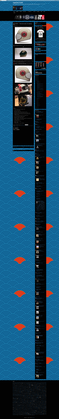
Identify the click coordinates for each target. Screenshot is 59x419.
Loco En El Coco (44, 399)
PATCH (39, 166)
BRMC (19, 386)
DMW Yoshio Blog (38, 224)
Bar (42, 384)
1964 (24, 382)
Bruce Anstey (22, 386)
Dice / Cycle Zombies (41, 292)
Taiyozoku (30, 409)
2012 (32, 382)
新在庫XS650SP (38, 287)
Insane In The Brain (40, 396)
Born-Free (37, 156)
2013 (37, 80)
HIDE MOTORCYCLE (18, 394)
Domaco (29, 390)
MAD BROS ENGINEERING (39, 275)
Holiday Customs (14, 395)
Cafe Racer (36, 386)
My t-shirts (18, 402)
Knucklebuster (38, 262)
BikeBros (35, 385)
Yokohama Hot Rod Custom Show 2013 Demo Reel (40, 96)
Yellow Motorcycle (24, 414)
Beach (15, 385)
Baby (35, 384)
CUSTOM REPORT (38, 198)
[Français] (36, 44)
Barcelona (44, 384)
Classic (44, 388)
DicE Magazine (38, 218)
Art (20, 384)
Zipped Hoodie (41, 414)
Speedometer (32, 407)
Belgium (19, 385)
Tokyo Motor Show (38, 410)
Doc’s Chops (27, 390)
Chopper (36, 388)
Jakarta (34, 397)
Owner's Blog (38, 296)
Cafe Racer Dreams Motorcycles (40, 175)
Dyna (43, 390)
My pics (14, 402)
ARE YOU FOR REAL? (38, 134)
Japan (37, 397)
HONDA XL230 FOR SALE (41, 311)
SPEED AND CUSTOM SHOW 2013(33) (40, 372)
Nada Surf (26, 402)
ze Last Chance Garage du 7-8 (40, 352)
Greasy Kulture (38, 231)
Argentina (18, 384)
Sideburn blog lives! (41, 321)
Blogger (41, 45)
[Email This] (25, 124)
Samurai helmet (42, 405)
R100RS (41, 404)
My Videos (38, 11)
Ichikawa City (25, 396)
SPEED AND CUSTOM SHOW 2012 (19, 407)
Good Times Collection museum (20, 393)
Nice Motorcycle (44, 402)
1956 (20, 382)
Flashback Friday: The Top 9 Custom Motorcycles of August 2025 (40, 151)
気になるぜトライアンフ (41, 240)
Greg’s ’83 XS (38, 350)
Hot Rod (44, 395)
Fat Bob (36, 391)
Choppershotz (39, 388)
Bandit (40, 384)
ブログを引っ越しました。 (39, 260)
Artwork (33, 384)
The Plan (18, 410)
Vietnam (36, 412)
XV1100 (17, 414)
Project (30, 404)
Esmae (17, 391)
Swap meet (30, 408)
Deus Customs (38, 215)
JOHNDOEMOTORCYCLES (38, 250)
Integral (14, 126)
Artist (30, 384)
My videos (23, 402)
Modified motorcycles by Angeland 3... (40, 84)
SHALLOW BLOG (38, 310)
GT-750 (42, 393)
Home (14, 11)
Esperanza (23, 391)
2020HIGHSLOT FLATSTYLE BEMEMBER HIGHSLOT (41, 247)
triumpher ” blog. (38, 345)
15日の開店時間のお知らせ (39, 191)
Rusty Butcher (36, 405)
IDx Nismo (33, 396)
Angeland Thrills (18, 2)
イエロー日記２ (38, 359)
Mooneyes (31, 401)
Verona (26, 412)
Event (29, 391)
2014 (37, 79)
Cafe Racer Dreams (41, 386)
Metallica (26, 400)
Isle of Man (24, 397)
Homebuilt (20, 395)
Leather (13, 399)
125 (18, 382)
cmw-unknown (37, 193)
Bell (16, 125)
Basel (13, 385)
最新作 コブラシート (41, 255)
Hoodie (39, 395)
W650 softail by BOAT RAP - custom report (40, 95)
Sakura (39, 405)
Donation (32, 390)
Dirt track (21, 390)
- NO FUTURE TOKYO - (38, 111)
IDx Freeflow (29, 396)
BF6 (27, 385)
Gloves (15, 393)
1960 (22, 382)
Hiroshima (36, 394)
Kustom (32, 398)
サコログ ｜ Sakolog (38, 363)
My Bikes (17, 11)
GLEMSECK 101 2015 (38, 343)
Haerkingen (45, 393)
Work (27, 413)
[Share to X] (26, 124)
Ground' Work (39, 393)
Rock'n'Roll (21, 405)
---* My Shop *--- (29, 11)
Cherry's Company (38, 188)
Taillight (25, 409)
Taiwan (27, 409)
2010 (30, 382)
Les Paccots (26, 399)
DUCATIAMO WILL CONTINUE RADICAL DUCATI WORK (41, 302)
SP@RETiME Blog (38, 325)
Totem (41, 410)
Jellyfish (43, 397)
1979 (27, 382)
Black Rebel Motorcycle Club (42, 385)
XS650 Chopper (38, 349)
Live (41, 399)
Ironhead (17, 397)
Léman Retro (23, 399)
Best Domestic (24, 385)
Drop (38, 390)
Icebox (22, 396)
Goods (24, 393)
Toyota (45, 410)
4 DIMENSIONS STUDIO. (39, 119)
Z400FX (31, 414)
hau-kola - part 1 (41, 171)
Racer (45, 404)
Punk (33, 404)
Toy (43, 410)
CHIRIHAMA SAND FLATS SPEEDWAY (19, 388)
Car (28, 387)
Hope (41, 395)
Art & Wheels (23, 384)
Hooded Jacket (35, 395)
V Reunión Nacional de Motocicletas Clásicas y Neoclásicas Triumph (42, 179)
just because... (41, 316)
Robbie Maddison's (14, 405)
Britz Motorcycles (16, 386)
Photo (37, 196)
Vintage (17, 126)
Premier (28, 404)
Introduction (14, 397)
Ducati (41, 390)
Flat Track (44, 391)
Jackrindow (31, 397)
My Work (21, 11)
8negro (37, 124)
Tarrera (44, 409)
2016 (37, 77)
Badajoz (38, 384)
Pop (20, 404)
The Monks (16, 410)
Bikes (41, 11)
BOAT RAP (37, 153)
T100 (18, 409)
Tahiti (22, 409)
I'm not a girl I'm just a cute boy (16, 396)
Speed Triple (28, 407)
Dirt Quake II (17, 390)
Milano (33, 400)
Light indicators (38, 399)
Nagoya (29, 402)
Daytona (25, 389)
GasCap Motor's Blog (38, 226)
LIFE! (37, 333)
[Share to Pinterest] (27, 124)
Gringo (36, 393)
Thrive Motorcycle (29, 410)
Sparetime (15, 407)
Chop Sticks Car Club (31, 388)
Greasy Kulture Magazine (32, 393)
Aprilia (15, 384)
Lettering (35, 399)
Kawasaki (15, 398)
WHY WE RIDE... (39, 92)
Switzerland (44, 408)
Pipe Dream (16, 404)
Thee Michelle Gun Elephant (23, 410)
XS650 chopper (14, 414)
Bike (17, 125)
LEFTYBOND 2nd (19, 399)
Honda (23, 395)
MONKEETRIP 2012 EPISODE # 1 (37, 400)
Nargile (39, 402)
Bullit (23, 125)
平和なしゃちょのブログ (39, 366)
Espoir (26, 391)
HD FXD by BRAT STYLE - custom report (40, 93)
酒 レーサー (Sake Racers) (39, 374)
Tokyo (34, 410)
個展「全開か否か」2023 (38, 122)
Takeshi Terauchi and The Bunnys (35, 409)
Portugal (23, 404)
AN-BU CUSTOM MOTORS (38, 129)
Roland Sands (27, 405)
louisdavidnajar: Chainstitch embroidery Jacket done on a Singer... (40, 276)
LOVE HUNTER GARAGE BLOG (39, 269)
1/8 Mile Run (14, 382)
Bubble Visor (20, 125)
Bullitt (33, 386)
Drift (34, 390)
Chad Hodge (26, 125)
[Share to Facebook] (27, 124)
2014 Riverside (39, 382)
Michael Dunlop (29, 400)
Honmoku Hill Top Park (30, 395)
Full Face (29, 125)
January (38, 105)
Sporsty (40, 407)
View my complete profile (39, 24)
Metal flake (23, 400)
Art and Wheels (27, 384)
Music (44, 11)
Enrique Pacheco (14, 391)
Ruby (33, 405)
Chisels (23, 388)
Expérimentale (33, 391)
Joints (45, 397)
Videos (14, 12)
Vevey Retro (29, 412)
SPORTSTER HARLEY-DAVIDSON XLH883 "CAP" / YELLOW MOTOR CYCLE (40, 361)
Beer (17, 385)
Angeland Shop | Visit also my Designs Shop (29, 20)
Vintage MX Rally (43, 412)
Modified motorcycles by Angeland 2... (40, 85)
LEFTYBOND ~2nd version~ (39, 186)
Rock (17, 405)
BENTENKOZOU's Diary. (39, 145)
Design (38, 389)
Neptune (41, 402)
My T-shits (24, 11)
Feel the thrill (40, 391)
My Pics (34, 11)
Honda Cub (26, 395)
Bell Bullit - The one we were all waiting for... (40, 88)
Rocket (24, 405)
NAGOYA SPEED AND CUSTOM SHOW (34, 402)
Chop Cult (27, 388)
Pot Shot (25, 404)
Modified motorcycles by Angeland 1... (40, 87)
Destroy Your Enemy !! (39, 212)
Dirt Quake (14, 390)
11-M (16, 382)
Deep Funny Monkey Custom (30, 389)
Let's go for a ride (30, 399)
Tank (42, 409)
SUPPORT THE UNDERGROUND (39, 335)
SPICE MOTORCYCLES (36, 407)
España (20, 391)
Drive (36, 390)
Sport (42, 407)
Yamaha (20, 414)
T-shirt (15, 409)
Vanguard (23, 412)
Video (37, 132)
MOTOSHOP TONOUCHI (38, 289)
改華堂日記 (37, 369)
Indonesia (36, 396)
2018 (37, 76)
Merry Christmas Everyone (18, 400)
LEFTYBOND (16, 399)
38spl (45, 382)
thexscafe (37, 340)
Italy (27, 397)
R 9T (35, 404)
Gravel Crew (28, 393)
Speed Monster (24, 407)
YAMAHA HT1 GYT (38, 273)
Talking (40, 409)
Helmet (32, 125)
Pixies (18, 404)
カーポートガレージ (41, 306)
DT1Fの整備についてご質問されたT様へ (40, 127)
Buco (28, 386)
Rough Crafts (31, 405)
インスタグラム (37, 357)
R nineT (38, 404)
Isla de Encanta (20, 397)
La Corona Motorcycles (39, 91)
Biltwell (38, 385)
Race (43, 404)
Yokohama (28, 414)
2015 (37, 78)
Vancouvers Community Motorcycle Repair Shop (17, 412)
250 (43, 382)
